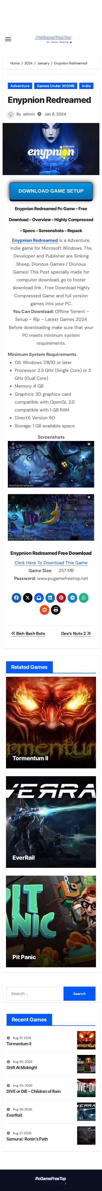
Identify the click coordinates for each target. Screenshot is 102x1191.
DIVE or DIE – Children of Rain (34, 1091)
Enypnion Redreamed (35, 240)
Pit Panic (24, 957)
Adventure (20, 85)
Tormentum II (30, 758)
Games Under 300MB (56, 85)
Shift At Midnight (22, 1067)
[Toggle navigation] (8, 39)
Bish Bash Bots (30, 633)
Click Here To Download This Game (51, 563)
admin (29, 114)
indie (86, 85)
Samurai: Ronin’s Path (27, 1139)
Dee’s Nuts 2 (74, 633)
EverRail (24, 857)
